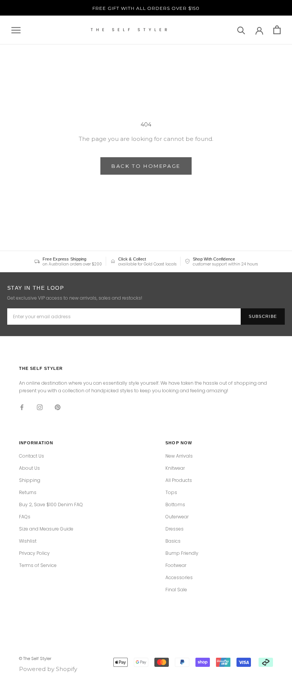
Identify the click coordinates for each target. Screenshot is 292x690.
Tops (171, 492)
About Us (29, 468)
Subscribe (263, 316)
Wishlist (27, 541)
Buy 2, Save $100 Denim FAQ (51, 504)
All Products (178, 480)
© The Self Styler (35, 658)
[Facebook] (22, 407)
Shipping (29, 480)
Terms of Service (38, 565)
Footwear (175, 565)
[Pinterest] (57, 407)
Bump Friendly (181, 553)
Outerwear (177, 517)
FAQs (24, 517)
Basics (173, 541)
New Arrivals (179, 456)
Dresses (174, 529)
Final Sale (176, 589)
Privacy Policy (34, 553)
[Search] (241, 30)
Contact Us (31, 456)
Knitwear (175, 468)
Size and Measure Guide (46, 529)
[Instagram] (40, 407)
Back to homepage (146, 166)
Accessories (179, 577)
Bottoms (175, 504)
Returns (27, 492)
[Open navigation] (16, 30)
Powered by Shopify (48, 669)
